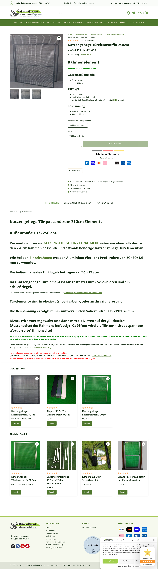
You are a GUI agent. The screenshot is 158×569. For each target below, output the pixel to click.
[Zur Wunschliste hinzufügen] (37, 378)
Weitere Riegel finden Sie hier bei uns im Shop (83, 293)
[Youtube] (22, 546)
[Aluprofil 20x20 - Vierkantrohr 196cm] (61, 389)
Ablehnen (126, 561)
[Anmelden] (128, 13)
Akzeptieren (110, 561)
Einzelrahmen (40, 258)
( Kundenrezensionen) (87, 40)
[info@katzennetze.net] (112, 3)
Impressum (136, 566)
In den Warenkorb (115, 144)
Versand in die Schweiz (55, 542)
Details (16, 423)
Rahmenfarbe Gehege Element (79, 121)
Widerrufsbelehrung (54, 545)
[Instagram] (13, 546)
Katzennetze (53, 22)
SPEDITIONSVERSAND (101, 356)
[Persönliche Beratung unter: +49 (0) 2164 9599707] (11, 3)
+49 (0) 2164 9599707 (42, 3)
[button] (154, 540)
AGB (63, 565)
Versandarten (51, 539)
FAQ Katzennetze (89, 528)
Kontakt (137, 22)
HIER (115, 100)
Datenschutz (56, 565)
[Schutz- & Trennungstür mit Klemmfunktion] (132, 455)
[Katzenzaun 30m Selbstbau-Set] (96, 455)
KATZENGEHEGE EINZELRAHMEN (70, 243)
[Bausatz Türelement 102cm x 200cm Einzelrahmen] (61, 455)
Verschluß (71, 131)
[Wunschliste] (133, 13)
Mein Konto (50, 536)
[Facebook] (18, 546)
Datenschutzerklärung (125, 566)
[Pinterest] (27, 546)
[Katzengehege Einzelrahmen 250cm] (25, 389)
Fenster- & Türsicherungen (28, 22)
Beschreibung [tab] (52, 203)
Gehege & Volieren (72, 22)
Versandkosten (85, 55)
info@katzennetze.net (122, 3)
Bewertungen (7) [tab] (105, 203)
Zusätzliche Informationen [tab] (77, 203)
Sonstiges (125, 22)
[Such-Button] (100, 13)
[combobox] (77, 13)
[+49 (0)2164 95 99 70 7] (130, 3)
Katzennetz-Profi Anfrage (41, 347)
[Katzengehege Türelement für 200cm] (25, 455)
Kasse (48, 528)
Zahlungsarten (52, 533)
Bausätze (112, 22)
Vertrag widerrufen (54, 547)
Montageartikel (95, 22)
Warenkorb (50, 530)
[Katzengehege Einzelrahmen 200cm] (96, 389)
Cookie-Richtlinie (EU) (75, 565)
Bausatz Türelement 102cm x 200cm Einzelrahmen (58, 480)
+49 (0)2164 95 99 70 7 (140, 3)
